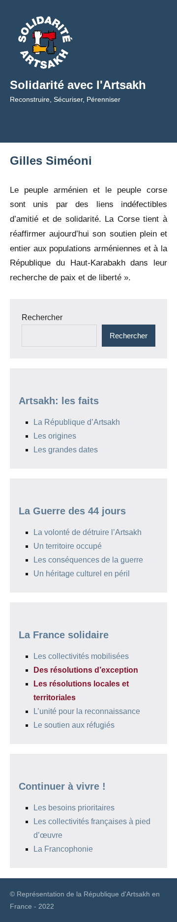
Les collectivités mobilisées (81, 656)
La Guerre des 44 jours (72, 511)
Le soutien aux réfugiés (74, 725)
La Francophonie (63, 849)
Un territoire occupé (67, 546)
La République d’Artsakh (76, 422)
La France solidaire (64, 634)
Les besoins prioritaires (74, 807)
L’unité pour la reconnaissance (86, 711)
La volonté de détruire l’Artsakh (87, 532)
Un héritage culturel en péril (81, 573)
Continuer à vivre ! (62, 786)
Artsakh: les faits (59, 400)
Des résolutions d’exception (85, 670)
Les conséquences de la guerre (88, 560)
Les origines (54, 436)
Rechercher (42, 317)
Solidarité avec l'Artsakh (78, 84)
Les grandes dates (65, 450)
